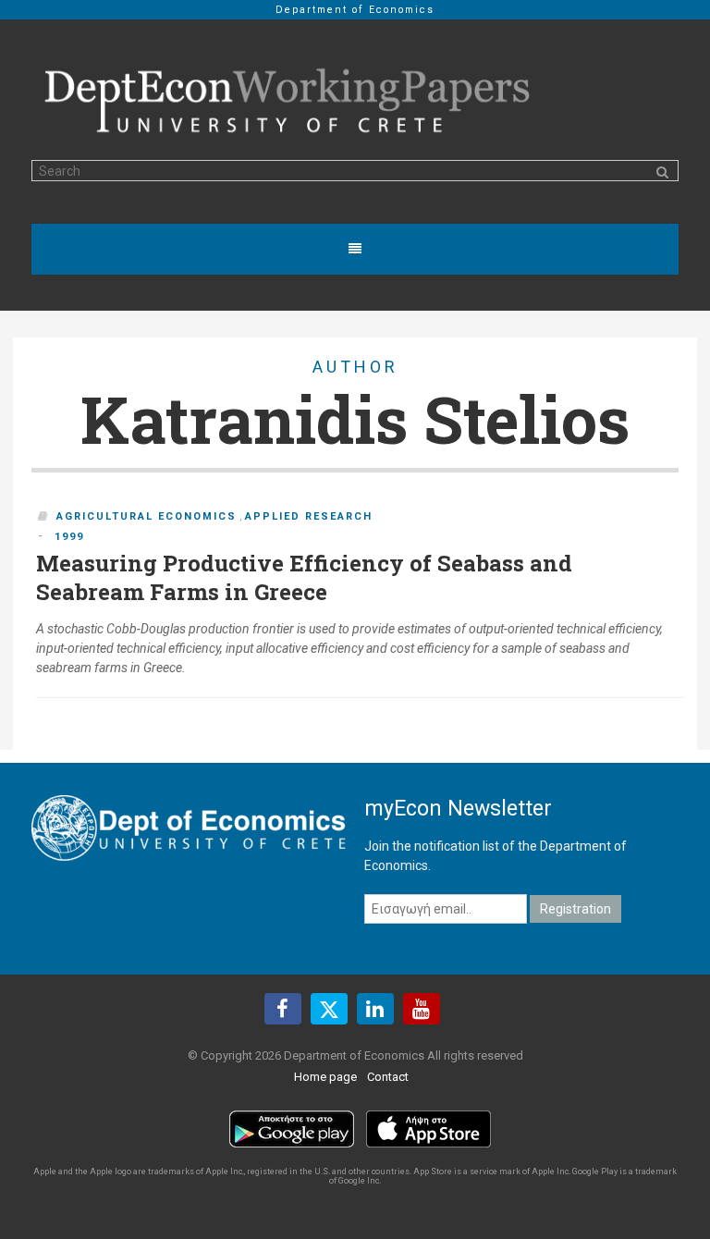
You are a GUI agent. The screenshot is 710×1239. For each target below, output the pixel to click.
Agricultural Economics (146, 516)
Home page (325, 1077)
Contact (388, 1077)
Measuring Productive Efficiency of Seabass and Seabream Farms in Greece (304, 577)
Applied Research (309, 516)
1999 (69, 537)
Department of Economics (355, 10)
